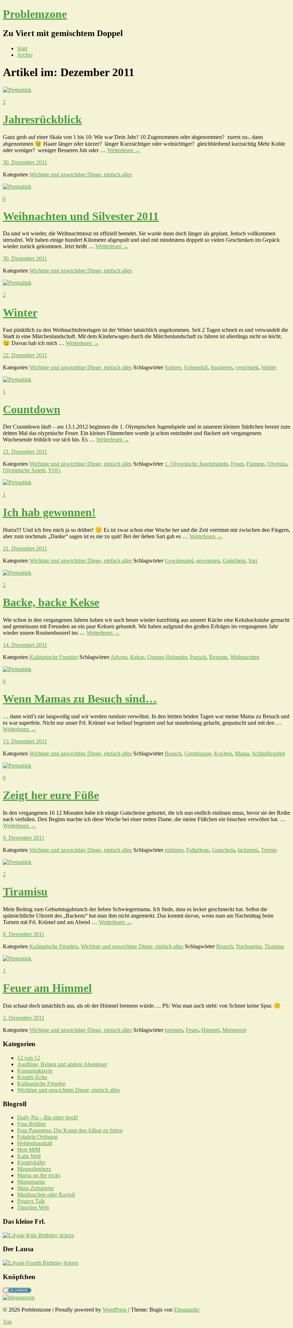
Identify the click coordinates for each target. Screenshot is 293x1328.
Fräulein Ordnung (37, 1137)
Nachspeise (249, 946)
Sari (252, 561)
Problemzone (35, 14)
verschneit (246, 367)
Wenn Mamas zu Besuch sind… (80, 698)
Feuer (237, 464)
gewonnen (208, 561)
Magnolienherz (34, 1169)
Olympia (277, 464)
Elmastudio (186, 1310)
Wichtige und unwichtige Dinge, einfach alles (80, 174)
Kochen (223, 753)
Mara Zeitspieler (35, 1188)
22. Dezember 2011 (25, 355)
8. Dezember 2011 (23, 934)
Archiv (25, 55)
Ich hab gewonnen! (49, 512)
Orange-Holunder (167, 657)
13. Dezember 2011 (25, 741)
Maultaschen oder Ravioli (46, 1195)
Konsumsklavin (35, 1071)
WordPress (115, 1310)
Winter (20, 312)
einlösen (174, 850)
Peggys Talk (31, 1201)
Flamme (255, 464)
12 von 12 (28, 1058)
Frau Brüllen (31, 1124)
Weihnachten (244, 657)
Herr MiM (28, 1150)
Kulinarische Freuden (53, 657)
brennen (174, 1030)
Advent (118, 657)
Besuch (173, 753)
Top (7, 1322)
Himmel (210, 1030)
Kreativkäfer (31, 1162)
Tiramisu (25, 891)
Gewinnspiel (179, 561)
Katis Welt (29, 1156)
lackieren (248, 850)
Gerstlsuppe (197, 753)
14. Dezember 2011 (25, 645)
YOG (54, 470)
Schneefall (196, 367)
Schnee (173, 367)
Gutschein (234, 561)
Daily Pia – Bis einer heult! (47, 1117)
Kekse (137, 657)
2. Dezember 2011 (23, 1018)
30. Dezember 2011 (25, 162)
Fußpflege (197, 850)
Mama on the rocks (38, 1175)
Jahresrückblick (42, 119)
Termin (269, 850)
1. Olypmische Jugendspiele (196, 464)
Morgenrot (234, 1030)
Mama (242, 753)
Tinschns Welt (33, 1207)
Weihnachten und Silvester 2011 (81, 216)
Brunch (224, 946)
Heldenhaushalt (34, 1143)
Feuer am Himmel (47, 988)
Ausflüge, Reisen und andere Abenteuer (62, 1064)
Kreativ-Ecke (32, 1077)
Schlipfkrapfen (268, 753)
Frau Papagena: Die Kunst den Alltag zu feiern (70, 1130)
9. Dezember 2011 (23, 838)
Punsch (198, 657)
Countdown (31, 409)
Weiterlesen (123, 150)
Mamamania (31, 1182)
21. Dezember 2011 (25, 452)
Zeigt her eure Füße (51, 795)
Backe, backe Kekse (51, 602)
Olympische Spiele (24, 470)
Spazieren (221, 367)
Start (22, 48)
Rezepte (218, 657)
